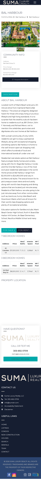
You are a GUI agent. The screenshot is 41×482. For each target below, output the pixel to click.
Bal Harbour (21, 17)
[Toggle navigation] (35, 2)
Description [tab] (10, 94)
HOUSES (4, 438)
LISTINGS (5, 428)
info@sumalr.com (20, 354)
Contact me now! (20, 359)
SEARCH (4, 442)
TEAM (3, 448)
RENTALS (5, 445)
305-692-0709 (20, 351)
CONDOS (5, 431)
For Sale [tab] (9, 230)
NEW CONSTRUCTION (10, 435)
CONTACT (5, 452)
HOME (4, 425)
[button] (31, 474)
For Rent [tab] (24, 230)
